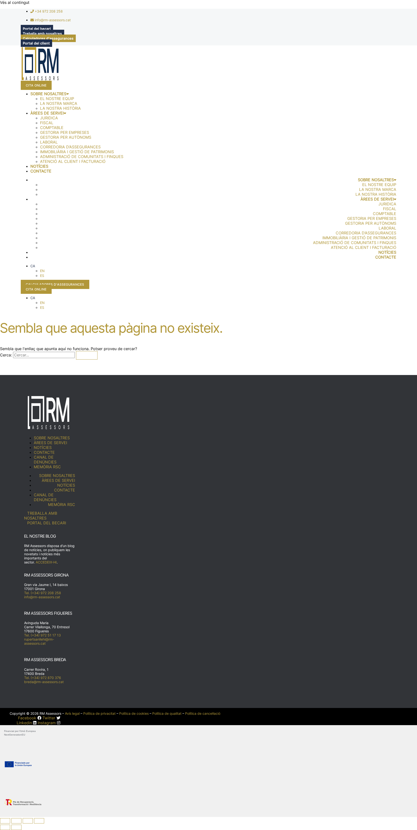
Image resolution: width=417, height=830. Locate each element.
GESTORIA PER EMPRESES (64, 132)
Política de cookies (134, 713)
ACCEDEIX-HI (46, 562)
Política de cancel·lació (202, 713)
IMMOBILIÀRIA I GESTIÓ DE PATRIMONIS (77, 151)
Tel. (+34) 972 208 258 (42, 593)
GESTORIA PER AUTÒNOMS (65, 137)
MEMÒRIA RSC (47, 466)
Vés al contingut (14, 2)
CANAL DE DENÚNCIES (45, 459)
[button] (32, 266)
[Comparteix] (28, 820)
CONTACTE (40, 171)
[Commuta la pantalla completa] (16, 820)
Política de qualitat (166, 713)
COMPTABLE (51, 127)
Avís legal (72, 713)
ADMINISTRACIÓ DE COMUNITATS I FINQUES (81, 156)
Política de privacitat (99, 713)
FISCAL (46, 122)
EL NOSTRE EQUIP (57, 98)
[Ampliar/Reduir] (5, 820)
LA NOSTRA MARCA (58, 103)
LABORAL (49, 142)
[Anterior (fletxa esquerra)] (5, 827)
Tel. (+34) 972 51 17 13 (42, 635)
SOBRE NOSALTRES (48, 93)
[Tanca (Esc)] (39, 820)
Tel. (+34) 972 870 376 (42, 678)
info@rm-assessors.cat (42, 597)
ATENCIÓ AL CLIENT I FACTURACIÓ (72, 161)
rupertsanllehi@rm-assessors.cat (39, 641)
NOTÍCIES (39, 166)
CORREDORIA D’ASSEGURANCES (70, 146)
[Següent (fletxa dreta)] (16, 827)
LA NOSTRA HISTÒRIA (60, 108)
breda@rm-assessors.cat (44, 682)
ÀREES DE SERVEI (47, 113)
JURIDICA (49, 117)
